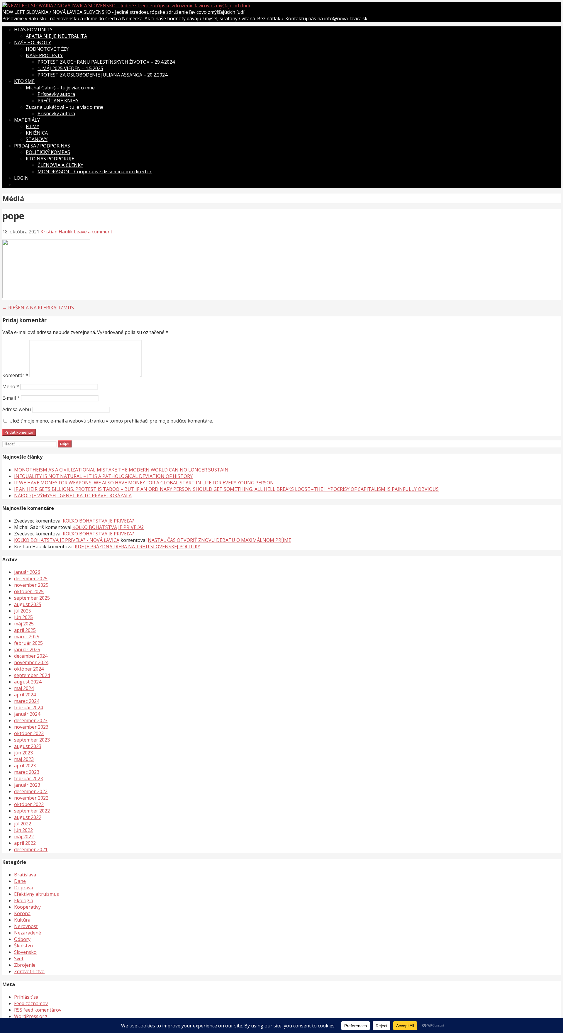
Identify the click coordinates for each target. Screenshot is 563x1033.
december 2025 (31, 578)
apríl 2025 (25, 630)
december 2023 (31, 720)
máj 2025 (24, 623)
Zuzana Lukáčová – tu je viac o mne (65, 107)
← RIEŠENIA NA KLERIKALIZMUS (38, 307)
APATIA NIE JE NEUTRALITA (56, 36)
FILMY (32, 126)
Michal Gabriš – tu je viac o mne (60, 87)
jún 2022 (23, 830)
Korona (22, 913)
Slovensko (25, 952)
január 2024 (27, 714)
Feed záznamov (31, 1003)
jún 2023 (23, 752)
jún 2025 (23, 617)
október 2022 (29, 804)
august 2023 (27, 746)
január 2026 (27, 572)
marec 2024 (26, 701)
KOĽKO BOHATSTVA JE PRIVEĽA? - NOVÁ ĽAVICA (66, 540)
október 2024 (29, 669)
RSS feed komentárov (37, 1010)
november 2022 (31, 798)
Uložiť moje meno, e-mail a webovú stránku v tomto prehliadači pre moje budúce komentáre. (111, 421)
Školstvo (23, 945)
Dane (20, 881)
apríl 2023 (25, 765)
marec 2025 (26, 636)
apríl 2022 (25, 843)
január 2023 (27, 785)
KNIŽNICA (37, 133)
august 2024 (27, 682)
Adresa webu (16, 409)
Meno (10, 386)
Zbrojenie (24, 965)
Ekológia (23, 900)
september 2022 (32, 811)
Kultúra (22, 920)
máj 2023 (24, 759)
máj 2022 (24, 836)
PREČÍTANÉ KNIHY (58, 100)
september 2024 (32, 675)
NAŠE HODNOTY (32, 42)
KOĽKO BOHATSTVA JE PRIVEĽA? (98, 521)
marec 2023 (26, 772)
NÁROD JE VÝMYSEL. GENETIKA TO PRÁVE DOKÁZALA (73, 495)
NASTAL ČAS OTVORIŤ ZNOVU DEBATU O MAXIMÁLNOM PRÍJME (219, 540)
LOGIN (21, 178)
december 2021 (31, 849)
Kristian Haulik (56, 231)
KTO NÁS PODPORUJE (50, 158)
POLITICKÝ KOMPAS (48, 152)
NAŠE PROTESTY (44, 55)
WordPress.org (30, 1016)
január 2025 (27, 649)
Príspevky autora (56, 94)
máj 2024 (24, 688)
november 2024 (31, 662)
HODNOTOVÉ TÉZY (47, 49)
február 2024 (28, 707)
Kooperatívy (27, 907)
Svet (18, 958)
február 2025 (28, 643)
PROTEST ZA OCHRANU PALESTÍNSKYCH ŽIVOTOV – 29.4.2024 (106, 62)
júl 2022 (22, 823)
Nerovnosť (26, 926)
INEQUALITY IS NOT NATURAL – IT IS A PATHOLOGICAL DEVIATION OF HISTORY (103, 476)
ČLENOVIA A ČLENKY (60, 165)
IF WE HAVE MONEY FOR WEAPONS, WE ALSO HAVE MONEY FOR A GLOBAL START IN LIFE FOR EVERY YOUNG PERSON (144, 482)
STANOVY (37, 139)
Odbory (22, 939)
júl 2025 (22, 611)
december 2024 (31, 656)
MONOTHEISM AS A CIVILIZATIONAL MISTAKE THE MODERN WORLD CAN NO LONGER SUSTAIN (121, 470)
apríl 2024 (25, 694)
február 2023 (28, 778)
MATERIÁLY (27, 120)
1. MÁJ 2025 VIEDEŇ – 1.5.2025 (70, 68)
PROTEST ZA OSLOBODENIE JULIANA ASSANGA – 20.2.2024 (102, 75)
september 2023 (32, 740)
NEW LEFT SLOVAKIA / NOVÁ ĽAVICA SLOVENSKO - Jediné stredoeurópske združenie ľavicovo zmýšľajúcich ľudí (123, 12)
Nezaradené (27, 932)
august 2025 (27, 604)
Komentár (15, 375)
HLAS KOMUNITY (33, 29)
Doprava (23, 887)
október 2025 (29, 591)
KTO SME (24, 81)
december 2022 (31, 791)
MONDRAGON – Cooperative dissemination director (95, 171)
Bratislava (25, 874)
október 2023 (29, 733)
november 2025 (31, 585)
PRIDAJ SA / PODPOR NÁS (42, 146)
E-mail (11, 398)
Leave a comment (93, 231)
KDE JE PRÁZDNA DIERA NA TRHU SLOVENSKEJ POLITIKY (137, 546)
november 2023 (31, 727)
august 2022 (27, 817)
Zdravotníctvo (29, 971)
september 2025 (32, 598)
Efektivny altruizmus (36, 894)
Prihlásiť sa (26, 997)
